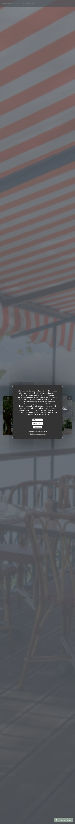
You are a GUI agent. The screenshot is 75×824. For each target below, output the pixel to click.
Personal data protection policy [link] (38, 431)
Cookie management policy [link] (38, 434)
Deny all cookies (37, 423)
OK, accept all (37, 420)
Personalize (37, 427)
